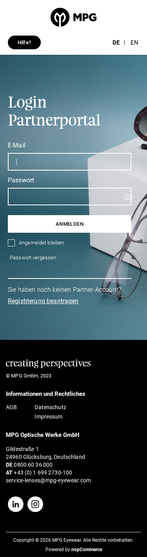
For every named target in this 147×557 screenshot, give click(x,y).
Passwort (21, 180)
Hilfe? (24, 42)
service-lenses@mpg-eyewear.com (48, 480)
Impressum (48, 416)
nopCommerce (86, 549)
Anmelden (69, 224)
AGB (11, 407)
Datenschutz (50, 407)
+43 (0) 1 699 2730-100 (43, 472)
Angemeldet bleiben (41, 243)
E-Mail (16, 145)
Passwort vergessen (33, 258)
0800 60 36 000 (33, 465)
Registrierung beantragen (43, 301)
